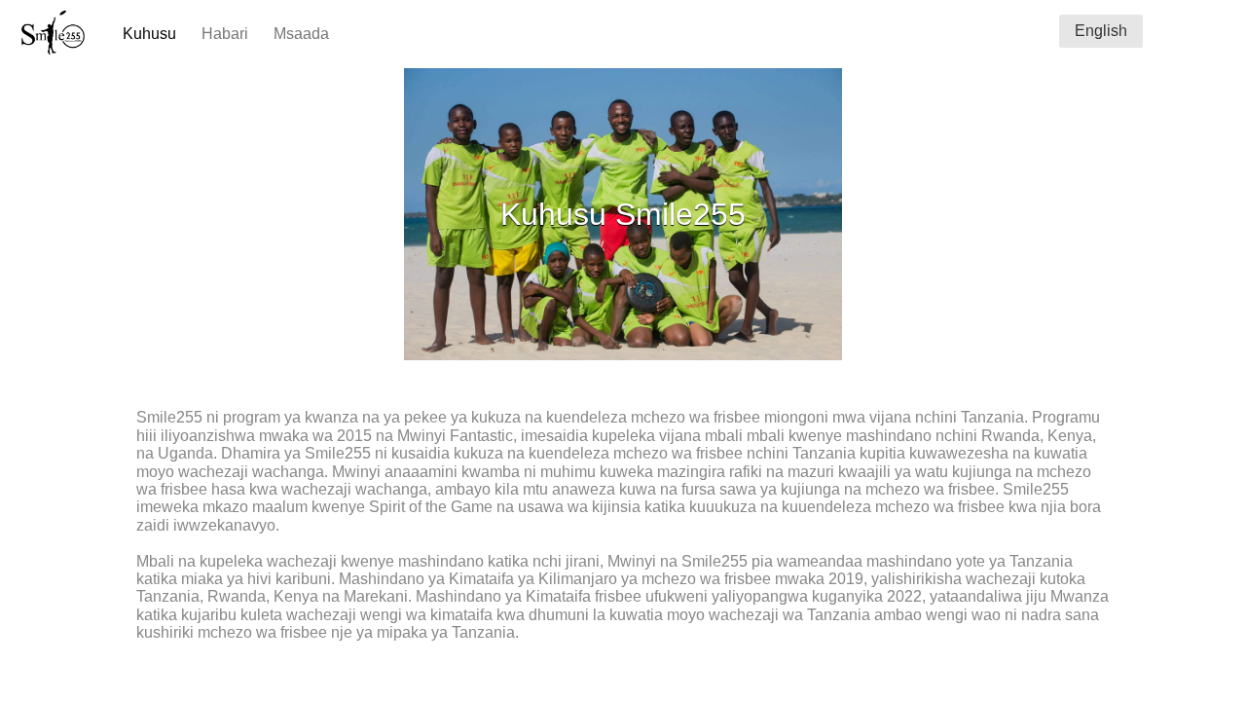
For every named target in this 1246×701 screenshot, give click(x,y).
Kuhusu (149, 33)
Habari (225, 33)
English (1101, 30)
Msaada (301, 33)
